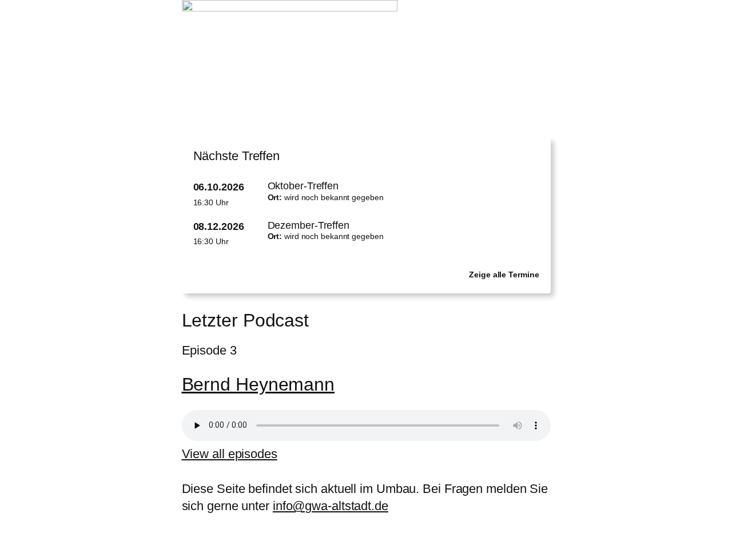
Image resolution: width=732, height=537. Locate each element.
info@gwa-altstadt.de (330, 506)
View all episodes (229, 454)
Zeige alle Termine (504, 274)
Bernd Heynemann (258, 384)
